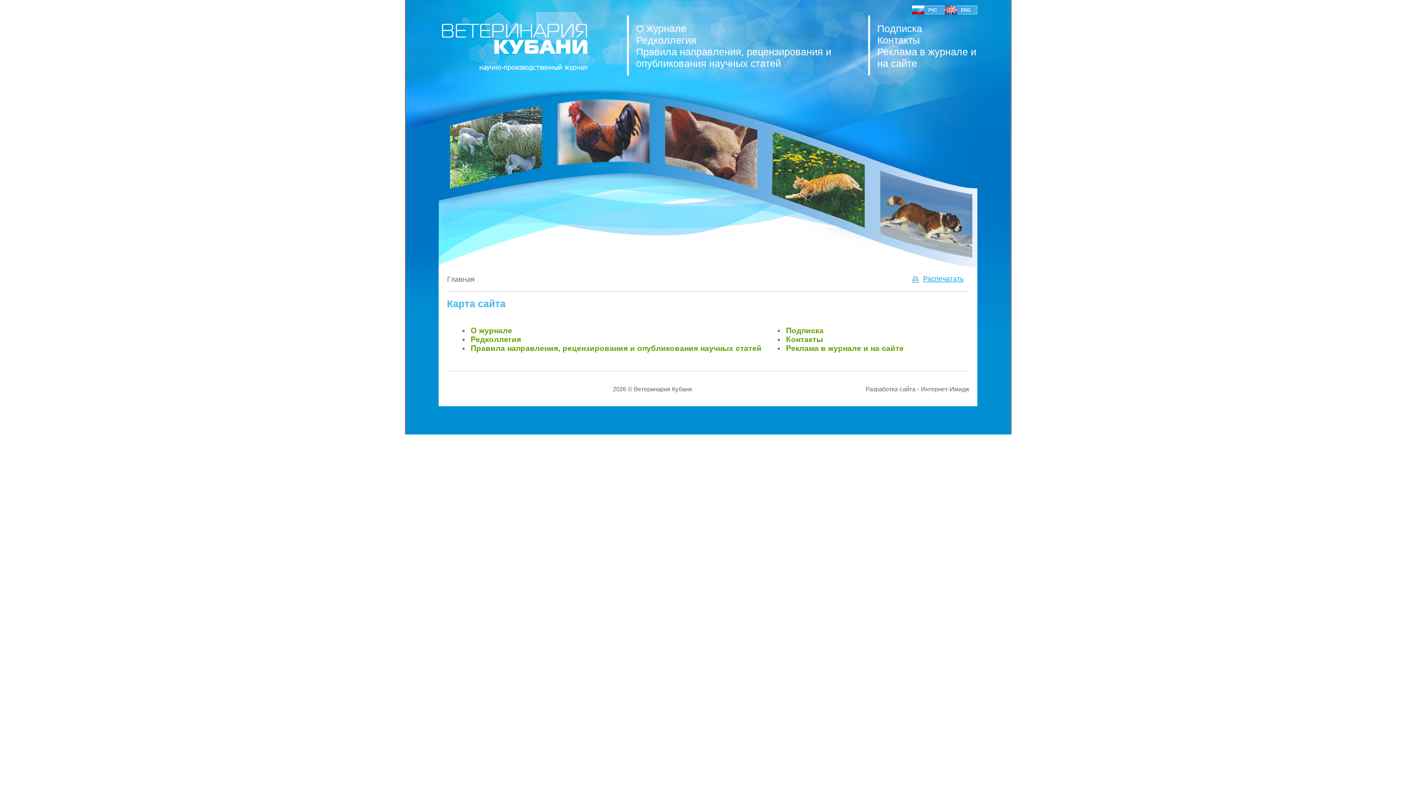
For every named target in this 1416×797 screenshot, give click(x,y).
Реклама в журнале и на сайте (845, 348)
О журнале (661, 28)
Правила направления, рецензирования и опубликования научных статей (733, 57)
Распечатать (943, 279)
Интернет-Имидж (945, 389)
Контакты (898, 40)
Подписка (899, 28)
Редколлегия (666, 40)
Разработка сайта (890, 389)
